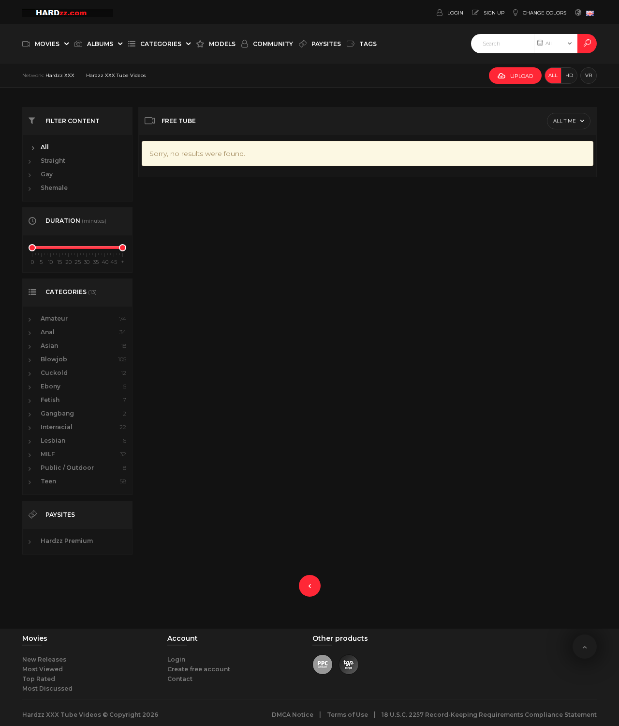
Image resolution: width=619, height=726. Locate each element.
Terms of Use (347, 714)
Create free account (198, 669)
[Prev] (310, 586)
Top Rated (38, 678)
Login (176, 659)
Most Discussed (47, 688)
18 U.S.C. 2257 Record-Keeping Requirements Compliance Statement (489, 714)
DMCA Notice (292, 714)
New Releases (44, 659)
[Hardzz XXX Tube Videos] (67, 12)
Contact (179, 678)
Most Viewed (42, 669)
